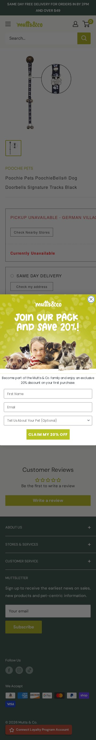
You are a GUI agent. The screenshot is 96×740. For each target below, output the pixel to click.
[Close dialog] (91, 299)
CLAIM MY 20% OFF (48, 434)
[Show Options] (88, 420)
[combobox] (47, 420)
